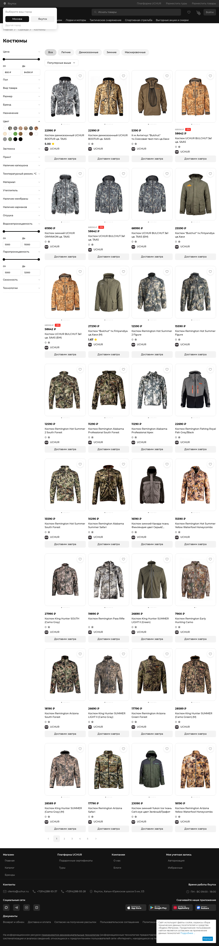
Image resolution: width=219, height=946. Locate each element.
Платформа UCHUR (149, 3)
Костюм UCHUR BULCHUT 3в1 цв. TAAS (106, 238)
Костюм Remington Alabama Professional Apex (149, 430)
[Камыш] (21, 133)
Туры (62, 867)
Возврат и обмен (13, 922)
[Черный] (15, 139)
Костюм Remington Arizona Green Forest (149, 715)
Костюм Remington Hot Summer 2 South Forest (65, 430)
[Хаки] (10, 139)
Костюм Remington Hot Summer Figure (195, 333)
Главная (10, 860)
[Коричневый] (31, 133)
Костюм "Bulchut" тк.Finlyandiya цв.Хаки (195, 235)
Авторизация (176, 860)
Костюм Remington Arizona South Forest (62, 715)
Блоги (117, 867)
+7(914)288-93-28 (76, 891)
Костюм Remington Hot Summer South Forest (65, 525)
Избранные (175, 867)
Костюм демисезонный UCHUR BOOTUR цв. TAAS (64, 137)
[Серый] (5, 139)
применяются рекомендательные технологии (70, 934)
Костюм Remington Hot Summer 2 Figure (152, 333)
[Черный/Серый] (21, 139)
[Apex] (5, 128)
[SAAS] (21, 128)
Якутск (42, 19)
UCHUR (54, 148)
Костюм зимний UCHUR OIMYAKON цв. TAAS (60, 235)
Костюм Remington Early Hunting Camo (190, 620)
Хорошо (207, 938)
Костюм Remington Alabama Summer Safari (106, 525)
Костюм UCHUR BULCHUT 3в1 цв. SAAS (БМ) (63, 336)
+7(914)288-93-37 (47, 891)
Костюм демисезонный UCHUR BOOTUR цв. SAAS (108, 137)
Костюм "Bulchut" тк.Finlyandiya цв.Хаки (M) (108, 333)
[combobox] (138, 12)
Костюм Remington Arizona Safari (105, 810)
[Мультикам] (36, 133)
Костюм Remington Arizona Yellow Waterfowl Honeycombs (194, 810)
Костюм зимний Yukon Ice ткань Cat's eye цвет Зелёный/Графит (152, 810)
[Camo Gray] (10, 128)
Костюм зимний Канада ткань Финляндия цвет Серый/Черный (150, 525)
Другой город (13, 25)
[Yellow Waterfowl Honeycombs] (36, 128)
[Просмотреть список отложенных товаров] (189, 12)
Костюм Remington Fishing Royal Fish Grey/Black (195, 430)
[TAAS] (31, 128)
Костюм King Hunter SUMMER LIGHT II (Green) (150, 620)
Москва (17, 19)
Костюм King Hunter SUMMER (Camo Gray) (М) (63, 810)
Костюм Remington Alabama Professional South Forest (106, 430)
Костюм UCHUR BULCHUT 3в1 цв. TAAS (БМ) (150, 235)
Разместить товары (204, 3)
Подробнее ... (187, 933)
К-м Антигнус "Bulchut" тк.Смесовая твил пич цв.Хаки (150, 137)
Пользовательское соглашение (119, 922)
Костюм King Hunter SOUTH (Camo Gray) (62, 620)
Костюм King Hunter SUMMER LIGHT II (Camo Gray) (106, 715)
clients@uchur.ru (18, 891)
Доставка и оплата (39, 922)
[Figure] (15, 128)
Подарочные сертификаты (76, 860)
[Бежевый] (5, 133)
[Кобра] (26, 133)
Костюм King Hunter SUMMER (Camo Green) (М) (193, 715)
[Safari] (26, 128)
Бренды (10, 875)
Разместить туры (176, 3)
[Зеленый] (15, 133)
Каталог (9, 867)
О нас (117, 860)
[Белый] (10, 133)
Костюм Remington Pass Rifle (106, 618)
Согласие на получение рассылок (75, 922)
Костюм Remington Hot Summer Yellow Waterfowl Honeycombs (195, 525)
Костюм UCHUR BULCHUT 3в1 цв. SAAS (193, 140)
